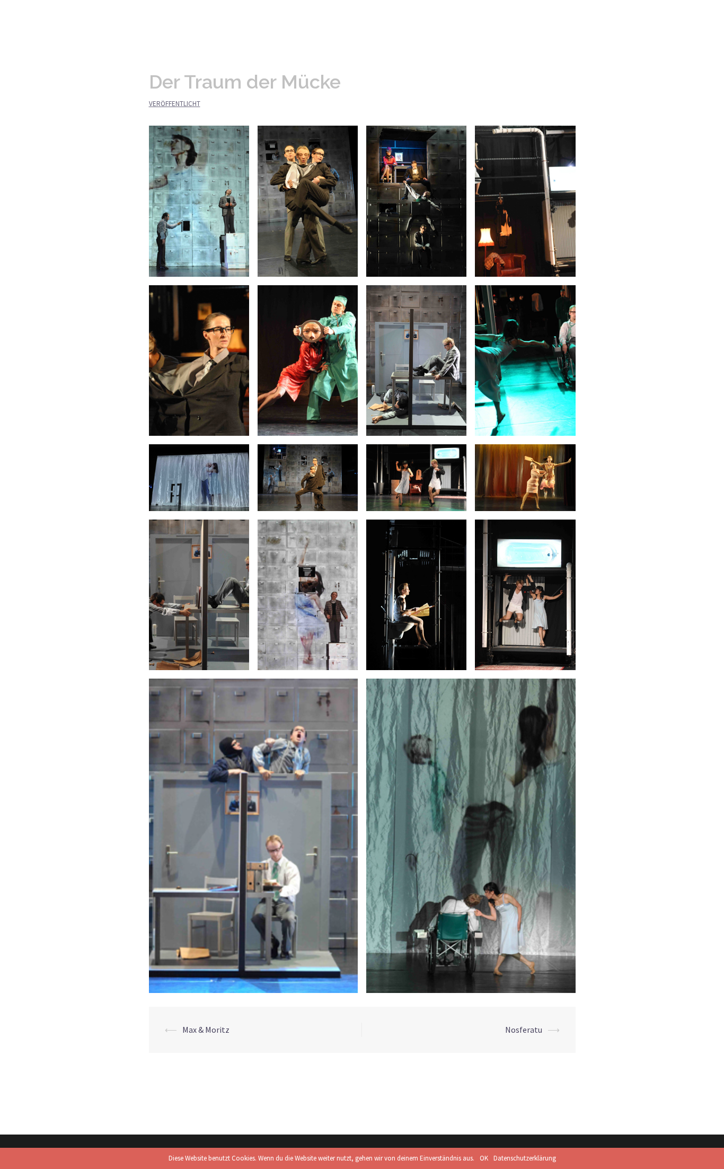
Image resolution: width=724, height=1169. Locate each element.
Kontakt (643, 16)
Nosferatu (523, 1029)
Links (605, 16)
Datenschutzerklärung (524, 1158)
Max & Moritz (205, 1029)
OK (484, 1158)
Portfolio (565, 16)
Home (491, 16)
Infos (526, 16)
